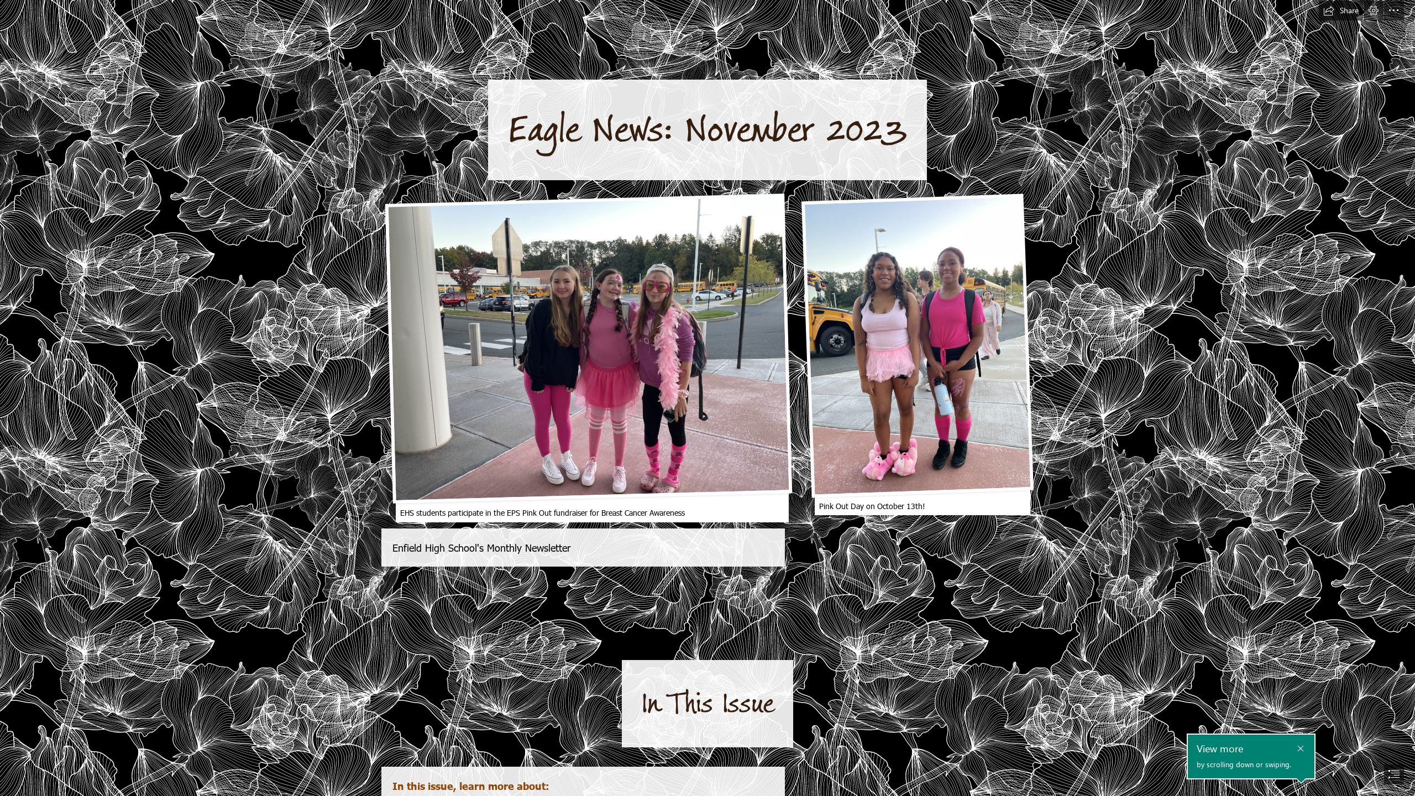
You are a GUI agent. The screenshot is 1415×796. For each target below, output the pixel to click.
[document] (707, 398)
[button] (1341, 10)
